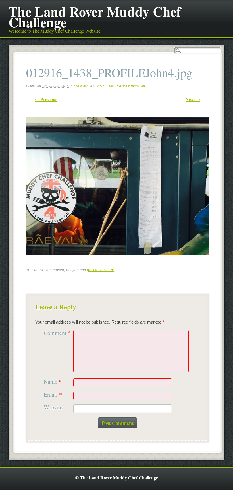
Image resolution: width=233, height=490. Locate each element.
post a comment (100, 270)
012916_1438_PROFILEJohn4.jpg (119, 85)
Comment (57, 333)
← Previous (46, 99)
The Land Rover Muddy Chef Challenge (95, 16)
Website (53, 407)
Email (53, 395)
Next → (193, 99)
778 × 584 (81, 85)
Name (53, 381)
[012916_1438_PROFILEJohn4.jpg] (117, 259)
